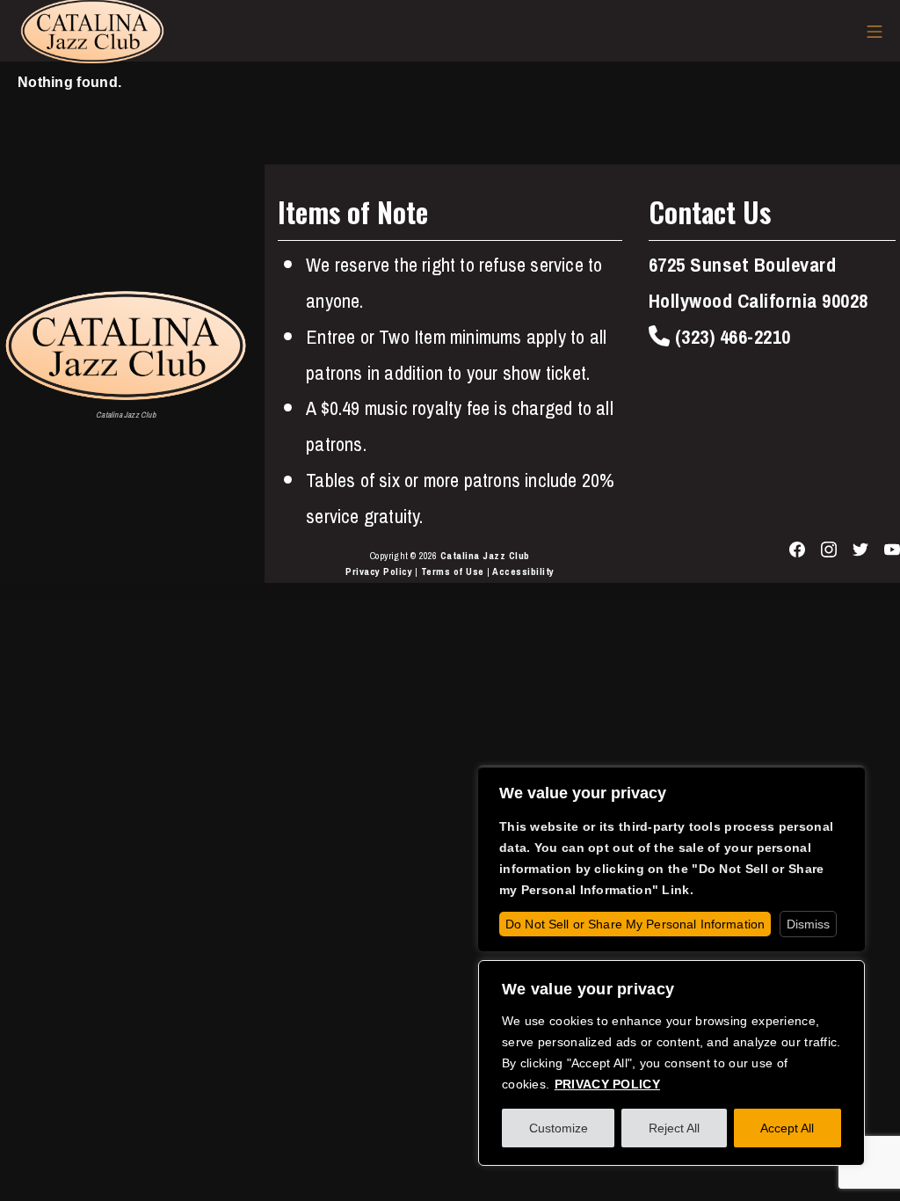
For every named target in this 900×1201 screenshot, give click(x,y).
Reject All (674, 1128)
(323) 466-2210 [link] (730, 337)
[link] (125, 345)
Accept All (787, 1128)
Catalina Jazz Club (485, 555)
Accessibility (523, 571)
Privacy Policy (378, 571)
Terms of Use (452, 571)
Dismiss (808, 924)
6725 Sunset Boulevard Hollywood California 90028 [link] (758, 283)
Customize (558, 1128)
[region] (671, 1063)
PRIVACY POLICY (607, 1084)
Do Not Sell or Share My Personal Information (635, 924)
